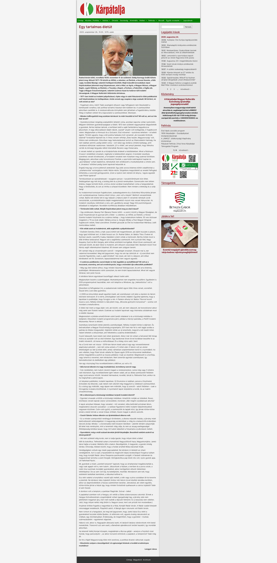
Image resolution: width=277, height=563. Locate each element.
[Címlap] (102, 9)
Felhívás (151, 20)
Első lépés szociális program (173, 131)
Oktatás (115, 20)
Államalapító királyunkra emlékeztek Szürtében (178, 46)
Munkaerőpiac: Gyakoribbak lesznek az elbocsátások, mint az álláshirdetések (178, 51)
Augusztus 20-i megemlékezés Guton (182, 61)
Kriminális (134, 20)
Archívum (147, 560)
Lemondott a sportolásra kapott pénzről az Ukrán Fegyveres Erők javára (177, 57)
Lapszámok (187, 20)
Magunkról (137, 560)
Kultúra (106, 20)
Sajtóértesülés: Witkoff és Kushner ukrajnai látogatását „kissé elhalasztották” (178, 79)
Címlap (80, 20)
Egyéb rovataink (173, 20)
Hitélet (142, 20)
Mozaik (161, 20)
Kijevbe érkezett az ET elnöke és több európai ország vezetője (177, 73)
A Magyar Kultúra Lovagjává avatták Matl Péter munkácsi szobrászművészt (179, 84)
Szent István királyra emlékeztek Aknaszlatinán (177, 65)
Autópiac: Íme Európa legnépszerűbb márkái (179, 41)
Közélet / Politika (92, 20)
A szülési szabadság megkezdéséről (181, 69)
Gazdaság (124, 20)
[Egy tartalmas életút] (118, 55)
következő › (185, 89)
